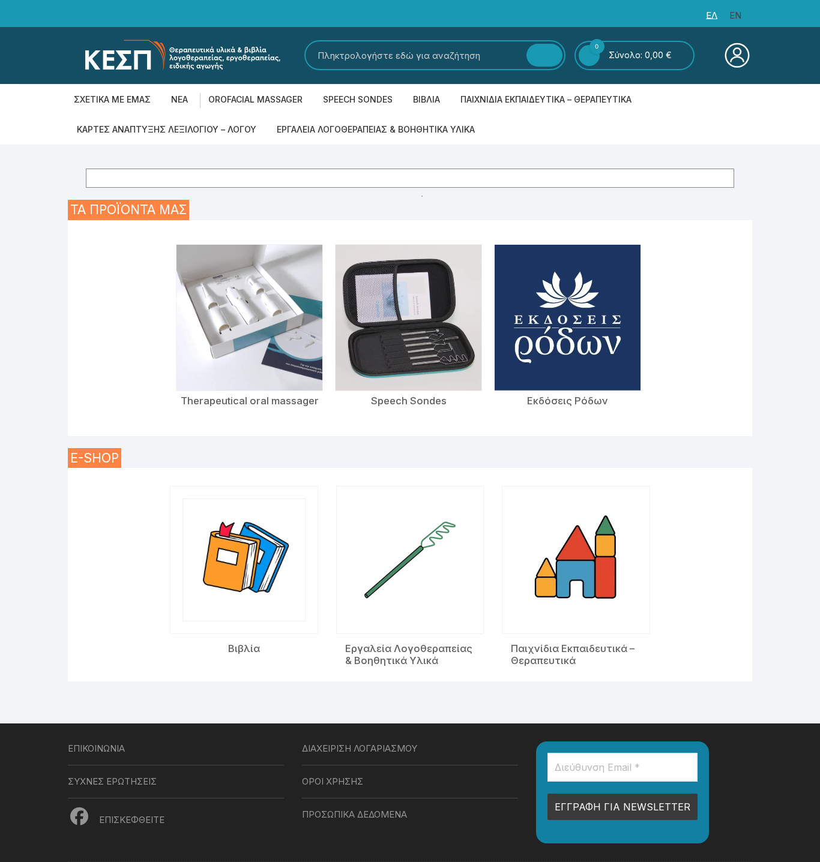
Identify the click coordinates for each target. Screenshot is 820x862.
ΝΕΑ (179, 99)
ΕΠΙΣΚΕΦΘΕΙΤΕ (130, 819)
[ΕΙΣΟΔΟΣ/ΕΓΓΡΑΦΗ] (736, 55)
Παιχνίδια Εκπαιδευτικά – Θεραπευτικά (546, 99)
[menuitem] (711, 15)
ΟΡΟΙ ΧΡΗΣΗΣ (332, 781)
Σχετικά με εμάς (112, 99)
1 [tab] (422, 196)
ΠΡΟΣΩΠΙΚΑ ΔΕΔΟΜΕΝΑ (354, 814)
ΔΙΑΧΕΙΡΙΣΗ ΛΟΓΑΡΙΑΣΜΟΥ (359, 748)
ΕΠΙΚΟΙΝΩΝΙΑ (96, 748)
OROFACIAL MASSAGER (255, 99)
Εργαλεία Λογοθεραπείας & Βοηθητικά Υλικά (376, 129)
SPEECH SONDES (358, 99)
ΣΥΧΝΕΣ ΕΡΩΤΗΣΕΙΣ (112, 781)
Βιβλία (426, 99)
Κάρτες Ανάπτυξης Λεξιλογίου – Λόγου (166, 129)
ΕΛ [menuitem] (711, 15)
